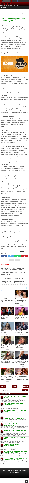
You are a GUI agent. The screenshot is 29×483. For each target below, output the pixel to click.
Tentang (8, 470)
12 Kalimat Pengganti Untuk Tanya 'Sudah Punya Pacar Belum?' (15, 445)
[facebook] (4, 256)
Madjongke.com (5, 0)
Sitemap (17, 472)
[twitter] (11, 256)
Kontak (13, 1)
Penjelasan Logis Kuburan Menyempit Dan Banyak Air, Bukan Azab (15, 431)
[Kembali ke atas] (26, 481)
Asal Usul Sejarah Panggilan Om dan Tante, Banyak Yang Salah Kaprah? (15, 452)
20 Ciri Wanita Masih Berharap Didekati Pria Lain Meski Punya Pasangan (15, 459)
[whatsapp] (17, 256)
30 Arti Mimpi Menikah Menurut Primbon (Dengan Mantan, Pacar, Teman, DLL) (14, 417)
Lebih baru (3, 386)
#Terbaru (17, 260)
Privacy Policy (18, 470)
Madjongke (5, 3)
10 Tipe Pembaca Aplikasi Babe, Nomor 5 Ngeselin (13, 19)
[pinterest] (24, 256)
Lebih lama (25, 386)
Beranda (14, 386)
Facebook (20, 1)
